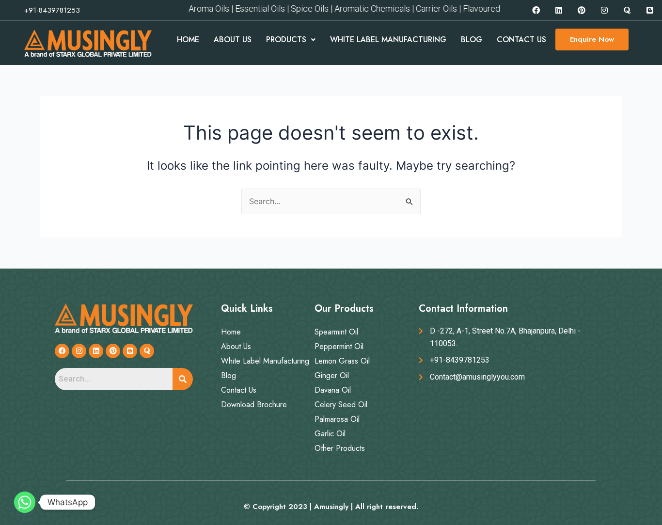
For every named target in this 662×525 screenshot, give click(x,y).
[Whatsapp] (24, 502)
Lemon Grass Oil (342, 360)
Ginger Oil (332, 375)
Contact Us (521, 39)
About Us (233, 39)
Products (286, 39)
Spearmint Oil (336, 331)
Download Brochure (254, 404)
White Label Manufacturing (388, 39)
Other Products (340, 448)
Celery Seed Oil (341, 404)
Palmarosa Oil (337, 419)
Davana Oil (333, 390)
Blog (471, 39)
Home (188, 39)
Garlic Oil (330, 433)
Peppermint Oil (339, 346)
